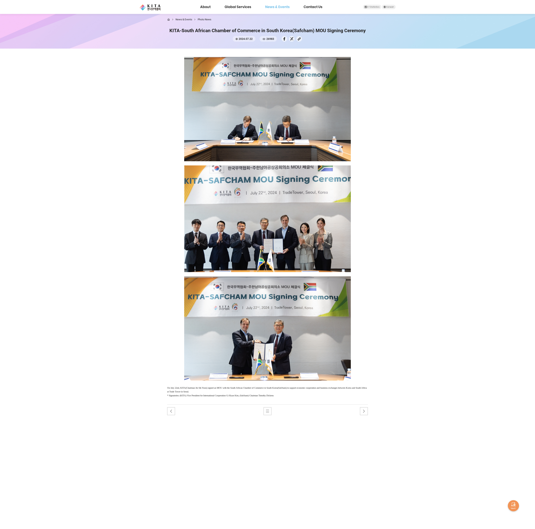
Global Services (238, 7)
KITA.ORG (149, 7)
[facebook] (284, 38)
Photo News (204, 19)
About (205, 7)
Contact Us (313, 7)
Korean (390, 6)
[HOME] (168, 19)
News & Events (277, 7)
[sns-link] (299, 38)
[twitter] (291, 38)
